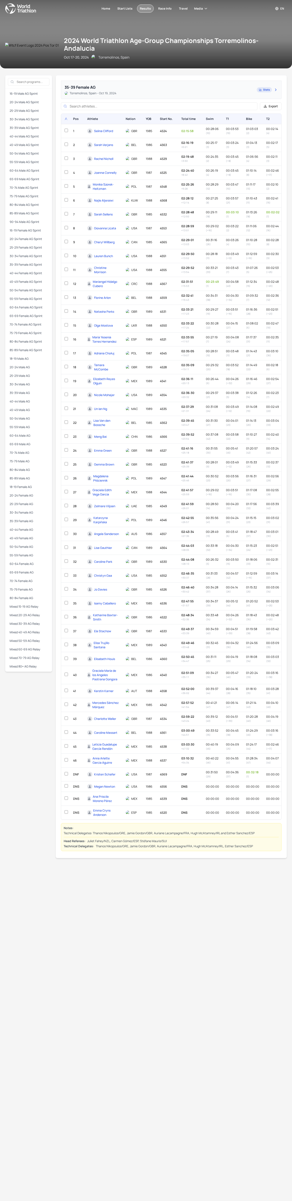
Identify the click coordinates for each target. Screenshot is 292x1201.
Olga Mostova (103, 325)
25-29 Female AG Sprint (26, 247)
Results (145, 8)
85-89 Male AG (20, 478)
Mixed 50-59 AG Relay (25, 641)
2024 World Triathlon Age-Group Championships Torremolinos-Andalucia (161, 44)
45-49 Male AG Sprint (24, 145)
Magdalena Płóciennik (100, 478)
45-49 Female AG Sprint (26, 282)
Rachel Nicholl (103, 159)
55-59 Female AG (21, 555)
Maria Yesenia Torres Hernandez (104, 339)
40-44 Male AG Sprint (24, 136)
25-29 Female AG (21, 504)
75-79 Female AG (21, 589)
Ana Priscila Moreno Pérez (102, 798)
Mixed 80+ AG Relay (23, 666)
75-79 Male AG (19, 461)
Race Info (165, 8)
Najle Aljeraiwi (103, 200)
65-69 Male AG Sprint (24, 179)
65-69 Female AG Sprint (26, 316)
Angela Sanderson (106, 534)
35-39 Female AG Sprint (26, 264)
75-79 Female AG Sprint (26, 333)
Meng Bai (100, 437)
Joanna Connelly (105, 173)
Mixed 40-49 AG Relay (25, 632)
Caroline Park (103, 562)
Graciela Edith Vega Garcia (102, 492)
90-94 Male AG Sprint (24, 222)
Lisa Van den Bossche (101, 423)
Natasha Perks (104, 311)
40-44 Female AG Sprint (26, 273)
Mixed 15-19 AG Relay (24, 606)
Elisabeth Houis (104, 659)
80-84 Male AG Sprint (24, 205)
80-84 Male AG (20, 470)
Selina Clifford (103, 131)
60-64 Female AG (22, 564)
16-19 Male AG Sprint (24, 93)
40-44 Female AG (21, 530)
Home (106, 8)
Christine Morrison (100, 270)
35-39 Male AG (20, 393)
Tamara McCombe (101, 367)
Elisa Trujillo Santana (101, 645)
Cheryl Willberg (104, 242)
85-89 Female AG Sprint (26, 350)
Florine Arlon (102, 298)
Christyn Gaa (103, 575)
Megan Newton (104, 786)
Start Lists (125, 8)
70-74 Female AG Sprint (25, 324)
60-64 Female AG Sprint (26, 307)
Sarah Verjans (103, 145)
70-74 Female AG (21, 581)
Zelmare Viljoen (104, 506)
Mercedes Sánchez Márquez (105, 705)
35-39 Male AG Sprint (24, 128)
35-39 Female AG (21, 521)
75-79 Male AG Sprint (24, 196)
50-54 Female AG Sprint (26, 290)
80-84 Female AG (21, 598)
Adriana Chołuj (104, 353)
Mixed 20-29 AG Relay (25, 615)
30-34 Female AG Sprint (26, 256)
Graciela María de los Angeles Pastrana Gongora (104, 675)
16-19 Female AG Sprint (25, 230)
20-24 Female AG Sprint (26, 239)
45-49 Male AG (20, 410)
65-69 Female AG (22, 572)
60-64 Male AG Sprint (24, 170)
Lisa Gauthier (103, 548)
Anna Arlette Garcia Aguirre (102, 760)
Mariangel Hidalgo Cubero (105, 284)
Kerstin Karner (104, 691)
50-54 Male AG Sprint (24, 153)
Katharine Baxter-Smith (105, 617)
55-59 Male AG (20, 427)
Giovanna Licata (105, 228)
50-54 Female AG (21, 547)
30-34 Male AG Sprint (24, 119)
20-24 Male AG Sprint (24, 102)
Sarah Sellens (103, 214)
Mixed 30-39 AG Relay (25, 624)
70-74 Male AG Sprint (24, 188)
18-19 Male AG (19, 359)
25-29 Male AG (20, 376)
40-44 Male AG (20, 401)
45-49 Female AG (21, 538)
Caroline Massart (105, 733)
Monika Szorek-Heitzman (103, 186)
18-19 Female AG (21, 487)
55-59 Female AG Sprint (26, 299)
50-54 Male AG (20, 418)
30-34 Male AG (20, 384)
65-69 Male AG (20, 444)
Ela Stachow (102, 631)
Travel (183, 8)
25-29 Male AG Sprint (24, 111)
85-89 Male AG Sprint (24, 213)
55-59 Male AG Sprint (24, 162)
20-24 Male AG (20, 367)
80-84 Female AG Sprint (26, 341)
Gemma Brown (104, 464)
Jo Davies (100, 589)
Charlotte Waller (105, 719)
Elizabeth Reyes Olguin (104, 381)
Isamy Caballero (105, 603)
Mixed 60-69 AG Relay (25, 649)
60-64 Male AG (20, 435)
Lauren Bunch (103, 256)
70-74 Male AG (19, 453)
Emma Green (103, 450)
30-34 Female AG (21, 512)
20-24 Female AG (21, 495)
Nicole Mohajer (104, 395)
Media (198, 8)
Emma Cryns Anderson (102, 812)
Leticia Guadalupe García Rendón (104, 746)
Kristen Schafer (104, 774)
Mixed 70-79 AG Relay (24, 658)
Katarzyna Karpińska (100, 520)
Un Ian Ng (100, 409)
